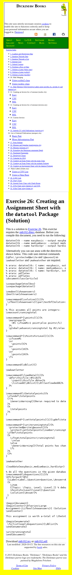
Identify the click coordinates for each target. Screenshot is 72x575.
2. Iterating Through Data (19, 56)
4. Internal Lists (15, 62)
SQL (14, 101)
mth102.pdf (40, 541)
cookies (45, 23)
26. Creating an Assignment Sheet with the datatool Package (31, 166)
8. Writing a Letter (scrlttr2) (20, 72)
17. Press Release (16, 142)
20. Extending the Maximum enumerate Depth (26, 150)
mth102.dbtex (27, 232)
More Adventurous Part (23, 139)
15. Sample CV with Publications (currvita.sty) (27, 130)
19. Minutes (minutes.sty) (19, 148)
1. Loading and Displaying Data (21, 54)
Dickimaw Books (31, 6)
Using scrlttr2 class (21, 80)
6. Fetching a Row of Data (19, 67)
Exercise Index (11, 50)
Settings (19, 32)
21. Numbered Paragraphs (19, 153)
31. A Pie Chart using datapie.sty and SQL (25, 186)
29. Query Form (16, 181)
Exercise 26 (34, 229)
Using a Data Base (20, 175)
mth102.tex (24, 541)
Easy (14, 95)
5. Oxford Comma (16, 64)
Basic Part (16, 136)
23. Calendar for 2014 (18, 158)
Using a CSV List (20, 171)
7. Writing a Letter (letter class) (21, 70)
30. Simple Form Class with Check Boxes (25, 183)
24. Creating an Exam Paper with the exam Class (27, 161)
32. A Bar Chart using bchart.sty (21, 188)
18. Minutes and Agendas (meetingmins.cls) (25, 145)
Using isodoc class (21, 84)
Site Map (37, 568)
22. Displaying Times (18, 156)
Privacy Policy (49, 565)
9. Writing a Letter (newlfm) (20, 75)
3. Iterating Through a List (19, 59)
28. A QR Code (15, 178)
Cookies (15, 568)
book (39, 547)
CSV (14, 98)
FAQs (58, 568)
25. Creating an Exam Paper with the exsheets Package (29, 163)
